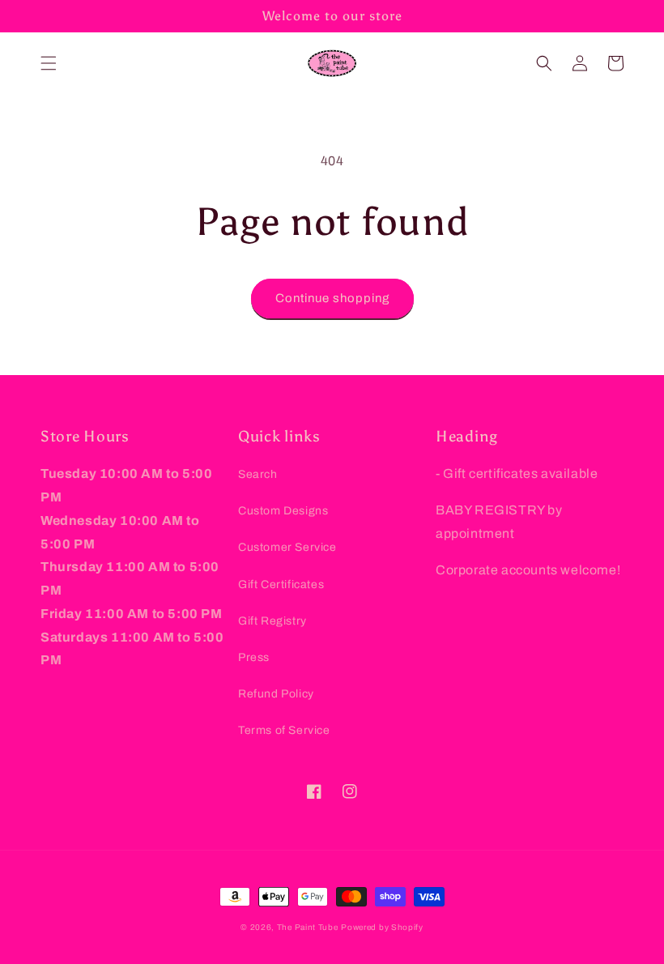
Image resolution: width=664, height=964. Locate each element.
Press (254, 657)
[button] (48, 63)
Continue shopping (332, 298)
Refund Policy (276, 694)
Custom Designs (283, 511)
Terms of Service (284, 730)
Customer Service (287, 547)
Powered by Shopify (382, 927)
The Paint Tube (307, 927)
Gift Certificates (281, 584)
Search (258, 474)
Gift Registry (272, 621)
